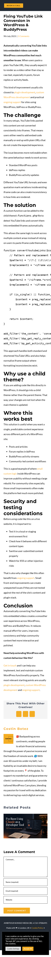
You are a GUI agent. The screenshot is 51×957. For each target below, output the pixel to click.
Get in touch (10, 665)
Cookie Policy (37, 928)
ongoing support (12, 102)
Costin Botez (16, 729)
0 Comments (23, 36)
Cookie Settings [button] (13, 949)
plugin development (24, 92)
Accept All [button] (28, 949)
